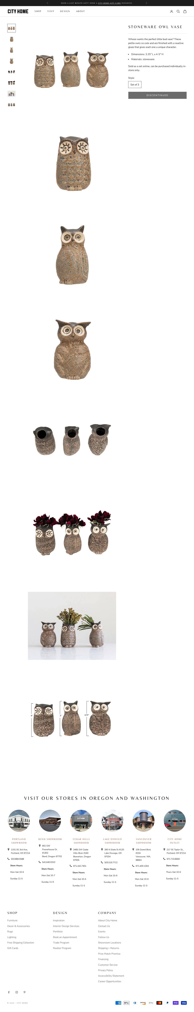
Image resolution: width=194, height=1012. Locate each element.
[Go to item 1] (11, 28)
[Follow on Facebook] (8, 992)
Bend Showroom (50, 839)
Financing (103, 959)
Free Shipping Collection (20, 942)
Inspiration (59, 920)
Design (65, 11)
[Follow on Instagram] (16, 992)
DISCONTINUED (157, 95)
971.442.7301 (79, 866)
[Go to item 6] (11, 83)
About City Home (107, 920)
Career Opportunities (109, 981)
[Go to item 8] (11, 104)
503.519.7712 (110, 862)
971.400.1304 (142, 866)
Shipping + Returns (108, 948)
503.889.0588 (17, 859)
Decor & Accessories (18, 926)
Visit (50, 11)
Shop (38, 11)
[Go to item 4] (11, 61)
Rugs (10, 931)
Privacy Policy (105, 970)
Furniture (12, 920)
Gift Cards (12, 948)
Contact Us (104, 926)
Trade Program (61, 942)
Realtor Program (62, 948)
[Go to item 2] (11, 39)
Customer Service (108, 965)
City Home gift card (109, 3)
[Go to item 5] (11, 72)
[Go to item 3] (11, 50)
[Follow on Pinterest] (24, 992)
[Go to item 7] (11, 94)
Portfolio (58, 931)
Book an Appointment (65, 937)
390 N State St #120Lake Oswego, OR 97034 (114, 853)
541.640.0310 (48, 862)
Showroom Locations (109, 942)
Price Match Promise (109, 953)
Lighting (11, 937)
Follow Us (103, 937)
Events (101, 931)
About (80, 11)
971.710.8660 (173, 859)
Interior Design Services (66, 926)
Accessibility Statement (111, 975)
